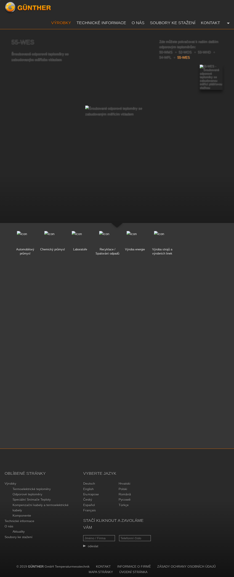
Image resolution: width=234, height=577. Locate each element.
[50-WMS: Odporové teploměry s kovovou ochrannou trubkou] (143, 73)
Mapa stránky (101, 572)
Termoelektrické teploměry (32, 489)
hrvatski (124, 483)
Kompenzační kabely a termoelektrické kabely (41, 507)
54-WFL (165, 57)
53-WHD (204, 52)
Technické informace (101, 23)
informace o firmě (134, 566)
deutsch (89, 483)
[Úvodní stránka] (28, 7)
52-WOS (185, 52)
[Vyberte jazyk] (227, 22)
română (125, 494)
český (87, 499)
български (91, 494)
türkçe (124, 505)
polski (123, 489)
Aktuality (19, 531)
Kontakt (210, 23)
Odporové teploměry (27, 494)
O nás (138, 23)
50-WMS (166, 52)
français (89, 510)
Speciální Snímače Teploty (32, 499)
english (88, 489)
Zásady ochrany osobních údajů (186, 566)
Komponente (22, 515)
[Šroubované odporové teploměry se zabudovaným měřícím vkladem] (117, 111)
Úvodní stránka (133, 572)
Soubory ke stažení (172, 23)
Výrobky (61, 23)
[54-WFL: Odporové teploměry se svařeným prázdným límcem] (91, 73)
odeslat (93, 546)
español (89, 505)
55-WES (183, 57)
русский (124, 499)
